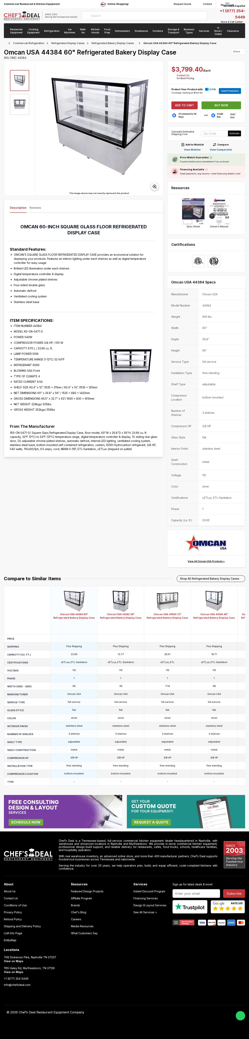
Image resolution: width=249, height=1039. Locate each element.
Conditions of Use (15, 905)
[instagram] (197, 1012)
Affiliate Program (81, 898)
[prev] (40, 128)
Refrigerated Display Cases (68, 43)
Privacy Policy (13, 912)
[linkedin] (189, 1012)
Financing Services (145, 898)
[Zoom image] (155, 186)
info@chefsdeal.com (17, 984)
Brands (75, 905)
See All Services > (145, 912)
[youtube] (174, 1012)
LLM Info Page (13, 933)
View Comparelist (221, 149)
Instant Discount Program (149, 891)
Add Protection (230, 90)
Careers (76, 919)
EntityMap (10, 940)
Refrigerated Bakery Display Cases (113, 43)
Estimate (234, 133)
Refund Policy (13, 919)
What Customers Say (84, 933)
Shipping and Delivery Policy (22, 926)
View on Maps (13, 961)
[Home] (6, 43)
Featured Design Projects (87, 891)
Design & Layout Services (149, 905)
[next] (158, 128)
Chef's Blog (78, 912)
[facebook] (166, 1012)
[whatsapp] (240, 1015)
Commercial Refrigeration (28, 43)
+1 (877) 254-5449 (16, 978)
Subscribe (234, 893)
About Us (10, 891)
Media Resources (82, 926)
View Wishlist (192, 149)
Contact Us (183, 75)
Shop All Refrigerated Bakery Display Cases (209, 578)
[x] (182, 1012)
